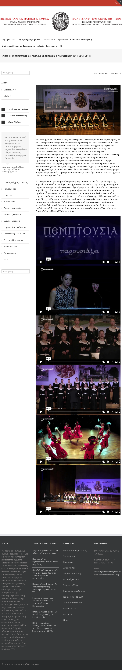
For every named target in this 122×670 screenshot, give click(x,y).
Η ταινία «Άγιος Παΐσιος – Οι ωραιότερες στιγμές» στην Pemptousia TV (44, 614)
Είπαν (6, 257)
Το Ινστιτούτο (48, 39)
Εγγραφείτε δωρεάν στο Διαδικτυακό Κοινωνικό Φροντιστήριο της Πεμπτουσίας (42, 602)
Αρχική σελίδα (8, 39)
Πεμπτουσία (62, 39)
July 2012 (7, 96)
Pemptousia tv (10, 250)
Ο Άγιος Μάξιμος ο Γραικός (28, 39)
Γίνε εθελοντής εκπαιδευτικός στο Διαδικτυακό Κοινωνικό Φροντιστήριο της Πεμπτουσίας (45, 574)
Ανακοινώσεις (10, 199)
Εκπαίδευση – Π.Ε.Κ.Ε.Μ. (14, 231)
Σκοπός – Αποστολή (13, 205)
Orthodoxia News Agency (81, 39)
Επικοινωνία (51, 46)
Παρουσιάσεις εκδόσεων (15, 225)
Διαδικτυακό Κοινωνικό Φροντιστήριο (18, 46)
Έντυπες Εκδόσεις (12, 218)
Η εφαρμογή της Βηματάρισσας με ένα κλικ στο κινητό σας (45, 562)
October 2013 (10, 89)
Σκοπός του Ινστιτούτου (17, 109)
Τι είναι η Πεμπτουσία (14, 237)
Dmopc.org (8, 193)
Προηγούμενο (102, 73)
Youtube (119, 665)
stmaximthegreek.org (109, 574)
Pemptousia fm (10, 244)
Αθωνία (40, 46)
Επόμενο (115, 73)
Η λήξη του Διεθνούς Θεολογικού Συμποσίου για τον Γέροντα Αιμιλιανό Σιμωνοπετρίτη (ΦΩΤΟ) (44, 627)
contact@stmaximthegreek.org (108, 571)
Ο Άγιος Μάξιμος (14, 122)
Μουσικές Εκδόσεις (12, 212)
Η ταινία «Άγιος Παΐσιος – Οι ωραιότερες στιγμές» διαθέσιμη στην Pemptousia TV (44, 588)
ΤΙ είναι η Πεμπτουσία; (17, 115)
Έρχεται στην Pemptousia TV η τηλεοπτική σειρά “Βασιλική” (45, 552)
